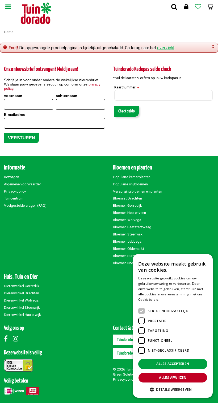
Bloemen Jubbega (127, 241)
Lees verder (169, 299)
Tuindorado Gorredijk (131, 353)
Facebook (8, 339)
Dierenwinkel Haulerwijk (22, 314)
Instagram (17, 339)
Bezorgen (11, 177)
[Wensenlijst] (198, 7)
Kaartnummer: (126, 87)
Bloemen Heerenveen (129, 212)
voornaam (13, 95)
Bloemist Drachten (127, 198)
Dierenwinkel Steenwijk (22, 307)
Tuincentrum (13, 198)
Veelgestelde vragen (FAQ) (25, 205)
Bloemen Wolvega (127, 220)
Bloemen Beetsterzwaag (132, 227)
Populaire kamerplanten (131, 177)
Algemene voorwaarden (22, 184)
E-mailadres (14, 114)
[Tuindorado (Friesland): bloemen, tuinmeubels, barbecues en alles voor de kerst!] (36, 13)
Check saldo (126, 111)
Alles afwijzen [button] (173, 377)
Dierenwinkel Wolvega (21, 300)
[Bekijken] (210, 7)
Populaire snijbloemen (130, 184)
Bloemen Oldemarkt (128, 248)
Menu (8, 7)
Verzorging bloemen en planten (137, 191)
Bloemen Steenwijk (127, 234)
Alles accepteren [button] (172, 363)
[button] (172, 389)
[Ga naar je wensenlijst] (198, 7)
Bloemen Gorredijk (127, 205)
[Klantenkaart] (186, 7)
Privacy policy (15, 191)
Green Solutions (125, 374)
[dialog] (173, 326)
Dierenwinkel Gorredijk (21, 286)
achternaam (66, 95)
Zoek (174, 7)
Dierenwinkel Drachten (21, 293)
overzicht (165, 47)
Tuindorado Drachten (131, 340)
